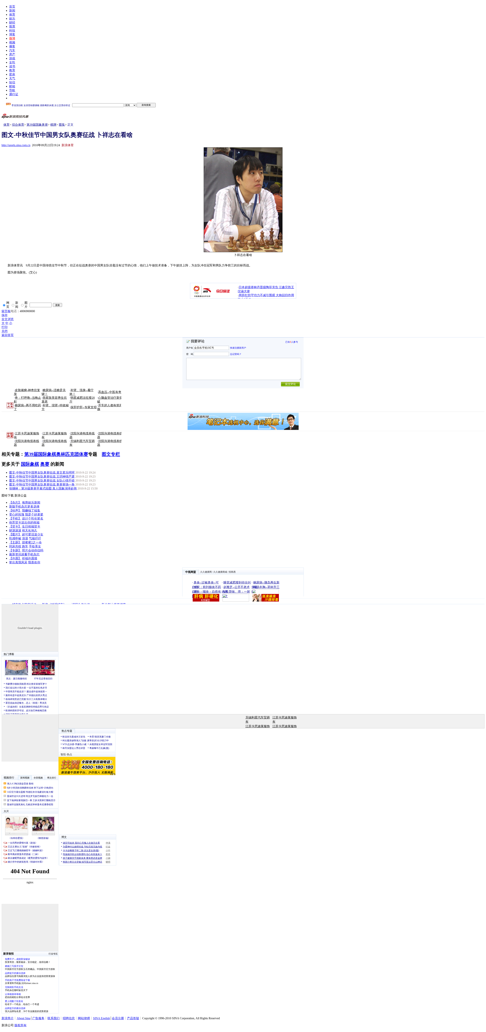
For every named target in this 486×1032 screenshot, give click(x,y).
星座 (12, 74)
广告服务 (38, 1018)
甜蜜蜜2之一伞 (32, 542)
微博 (12, 38)
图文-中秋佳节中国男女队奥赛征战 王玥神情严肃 (42, 476)
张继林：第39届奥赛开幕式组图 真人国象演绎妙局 (43, 488)
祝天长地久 (29, 530)
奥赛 (44, 464)
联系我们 (53, 1018)
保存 (5, 315)
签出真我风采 (18, 562)
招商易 (232, 572)
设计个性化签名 (32, 518)
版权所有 (20, 1025)
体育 (12, 14)
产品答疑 (133, 1018)
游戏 (12, 58)
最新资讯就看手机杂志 (24, 554)
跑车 (25, 546)
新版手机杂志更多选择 (24, 506)
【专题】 (15, 550)
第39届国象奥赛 (37, 124)
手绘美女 (35, 546)
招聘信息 (69, 1018)
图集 (62, 124)
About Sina (23, 1018)
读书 (12, 66)
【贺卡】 (15, 526)
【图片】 (15, 534)
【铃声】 (15, 510)
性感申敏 (15, 538)
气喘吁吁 (35, 538)
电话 (14, 311)
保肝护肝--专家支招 (83, 407)
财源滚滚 (15, 530)
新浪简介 (8, 1018)
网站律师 (84, 1018)
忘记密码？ (235, 354)
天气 (12, 78)
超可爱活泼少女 (32, 534)
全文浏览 (8, 319)
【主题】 (15, 542)
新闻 (12, 10)
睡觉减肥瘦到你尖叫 (237, 582)
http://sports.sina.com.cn (16, 145)
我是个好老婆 (34, 514)
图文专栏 (111, 454)
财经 (12, 22)
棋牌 (53, 124)
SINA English (101, 1018)
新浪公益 (20, 495)
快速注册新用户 (238, 348)
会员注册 (118, 1018)
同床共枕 (15, 546)
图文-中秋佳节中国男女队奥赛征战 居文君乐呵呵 (42, 472)
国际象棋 (30, 464)
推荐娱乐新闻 (31, 502)
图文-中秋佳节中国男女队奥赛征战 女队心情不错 (42, 480)
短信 (12, 82)
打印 (5, 327)
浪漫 (25, 538)
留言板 (6, 311)
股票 (12, 26)
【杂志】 (15, 502)
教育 (12, 70)
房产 (12, 54)
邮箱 (12, 86)
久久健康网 (206, 572)
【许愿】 (15, 558)
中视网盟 (190, 572)
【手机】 (15, 518)
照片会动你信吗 (32, 550)
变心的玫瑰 (16, 514)
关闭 (5, 331)
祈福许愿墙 (29, 558)
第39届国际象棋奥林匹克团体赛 (56, 454)
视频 (12, 42)
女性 (12, 62)
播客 (12, 46)
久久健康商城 (220, 572)
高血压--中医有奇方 (111, 392)
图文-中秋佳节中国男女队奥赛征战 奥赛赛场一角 (42, 484)
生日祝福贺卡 (31, 526)
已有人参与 (291, 342)
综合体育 (18, 124)
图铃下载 (8, 495)
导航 (12, 90)
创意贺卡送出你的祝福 (24, 522)
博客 (12, 34)
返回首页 (8, 335)
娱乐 (12, 18)
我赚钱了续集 (31, 510)
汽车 (12, 50)
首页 (12, 6)
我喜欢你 (34, 562)
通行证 (13, 94)
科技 (12, 30)
